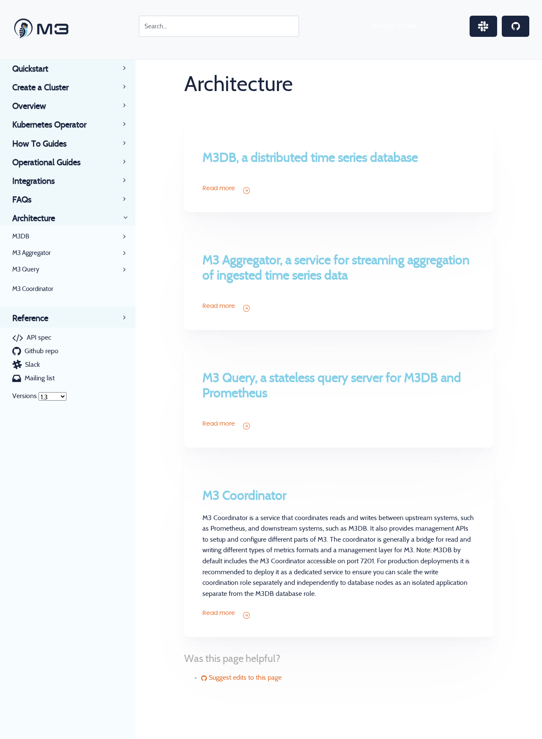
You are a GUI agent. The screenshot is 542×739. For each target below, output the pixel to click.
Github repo (41, 351)
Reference (30, 318)
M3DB (20, 236)
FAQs (21, 200)
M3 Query (25, 269)
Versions (24, 396)
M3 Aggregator (31, 253)
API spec (39, 337)
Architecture (33, 218)
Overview (29, 106)
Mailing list (40, 378)
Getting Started (395, 25)
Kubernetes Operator (49, 125)
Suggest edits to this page (244, 677)
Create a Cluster (40, 87)
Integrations (33, 181)
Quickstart (30, 69)
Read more (219, 188)
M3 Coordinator (32, 289)
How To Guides (39, 144)
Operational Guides (46, 162)
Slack (32, 364)
